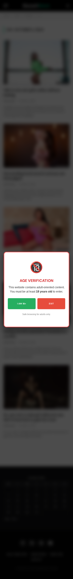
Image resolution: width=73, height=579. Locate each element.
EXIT (51, 303)
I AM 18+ (21, 303)
